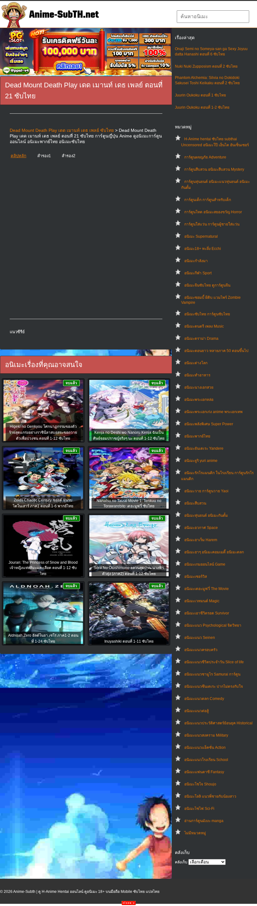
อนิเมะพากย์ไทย (197, 436)
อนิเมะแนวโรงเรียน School (206, 760)
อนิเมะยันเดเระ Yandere (203, 448)
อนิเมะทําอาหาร (197, 375)
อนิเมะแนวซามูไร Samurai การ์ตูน (212, 674)
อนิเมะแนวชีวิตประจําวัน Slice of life (214, 662)
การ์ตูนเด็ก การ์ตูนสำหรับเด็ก (207, 200)
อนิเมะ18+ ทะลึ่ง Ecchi (202, 248)
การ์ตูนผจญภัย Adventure (205, 157)
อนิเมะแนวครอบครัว (201, 650)
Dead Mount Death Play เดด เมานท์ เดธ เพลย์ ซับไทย (62, 130)
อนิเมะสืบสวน (195, 503)
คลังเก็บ (181, 862)
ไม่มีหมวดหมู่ (195, 833)
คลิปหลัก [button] (18, 155)
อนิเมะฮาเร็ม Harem (200, 540)
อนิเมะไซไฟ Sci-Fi (199, 808)
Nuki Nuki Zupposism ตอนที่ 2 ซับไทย (206, 66)
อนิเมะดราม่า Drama (201, 338)
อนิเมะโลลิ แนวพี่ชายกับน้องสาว (210, 796)
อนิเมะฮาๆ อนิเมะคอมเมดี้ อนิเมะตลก (214, 552)
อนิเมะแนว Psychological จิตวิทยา (212, 625)
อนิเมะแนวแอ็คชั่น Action (205, 747)
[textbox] (213, 16)
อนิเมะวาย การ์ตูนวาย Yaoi (206, 491)
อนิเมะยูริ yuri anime (201, 460)
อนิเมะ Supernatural (201, 236)
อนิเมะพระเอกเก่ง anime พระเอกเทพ (213, 412)
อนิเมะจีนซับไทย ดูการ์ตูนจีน (207, 285)
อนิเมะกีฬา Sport (198, 273)
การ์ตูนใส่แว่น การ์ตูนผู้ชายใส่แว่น (211, 224)
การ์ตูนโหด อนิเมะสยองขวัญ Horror (213, 212)
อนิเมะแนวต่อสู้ (196, 711)
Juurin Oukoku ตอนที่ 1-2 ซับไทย (202, 107)
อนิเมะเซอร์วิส (195, 576)
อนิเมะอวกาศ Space (201, 527)
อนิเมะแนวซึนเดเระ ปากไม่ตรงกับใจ (213, 686)
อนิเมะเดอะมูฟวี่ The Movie (206, 589)
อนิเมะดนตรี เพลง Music (204, 326)
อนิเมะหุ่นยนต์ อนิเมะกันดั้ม (206, 515)
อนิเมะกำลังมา (196, 261)
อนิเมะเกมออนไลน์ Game (204, 564)
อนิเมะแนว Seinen (199, 637)
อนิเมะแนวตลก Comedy (204, 698)
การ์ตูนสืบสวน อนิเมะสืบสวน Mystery (214, 169)
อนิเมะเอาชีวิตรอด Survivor (206, 613)
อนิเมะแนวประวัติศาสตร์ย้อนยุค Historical (218, 723)
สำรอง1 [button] (44, 155)
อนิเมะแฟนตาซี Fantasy (204, 772)
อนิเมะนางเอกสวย (198, 387)
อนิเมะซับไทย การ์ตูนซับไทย (207, 314)
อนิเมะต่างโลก (195, 363)
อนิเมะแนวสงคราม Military (206, 735)
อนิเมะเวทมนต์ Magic (201, 601)
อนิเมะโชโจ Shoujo (200, 784)
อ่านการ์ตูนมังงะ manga (203, 821)
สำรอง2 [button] (68, 155)
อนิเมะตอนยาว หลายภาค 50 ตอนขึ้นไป (216, 351)
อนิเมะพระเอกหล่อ (198, 399)
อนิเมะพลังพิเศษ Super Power (208, 424)
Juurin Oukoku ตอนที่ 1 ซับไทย (200, 95)
